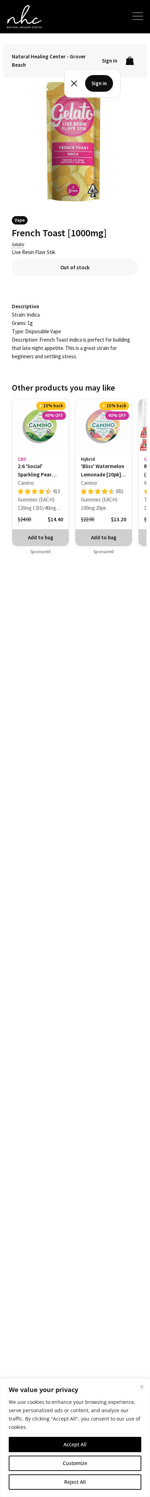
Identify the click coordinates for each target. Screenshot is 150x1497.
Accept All (75, 1444)
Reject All (75, 1482)
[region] (75, 1437)
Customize (75, 1463)
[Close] (141, 1386)
